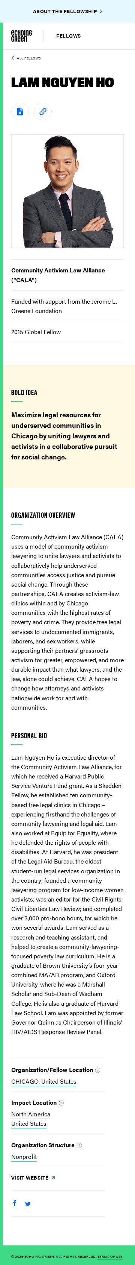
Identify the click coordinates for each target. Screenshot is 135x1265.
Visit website (30, 1177)
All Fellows (29, 58)
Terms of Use (110, 1256)
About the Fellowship (65, 11)
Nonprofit (24, 1156)
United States (28, 1123)
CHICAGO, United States (43, 1081)
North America (30, 1114)
